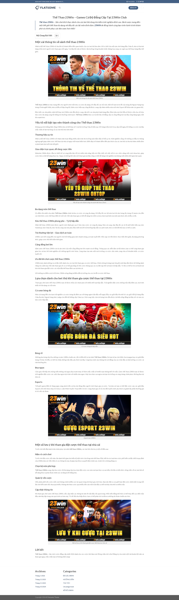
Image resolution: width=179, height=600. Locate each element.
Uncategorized (68, 587)
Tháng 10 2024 (40, 587)
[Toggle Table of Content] (55, 35)
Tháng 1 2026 (40, 576)
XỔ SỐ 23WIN (68, 590)
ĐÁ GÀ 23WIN (68, 576)
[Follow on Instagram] (139, 1)
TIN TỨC (66, 583)
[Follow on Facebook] (137, 1)
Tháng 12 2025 (40, 579)
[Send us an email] (142, 1)
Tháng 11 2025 (40, 583)
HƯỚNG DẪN (68, 579)
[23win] (45, 8)
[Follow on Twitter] (141, 1)
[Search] (59, 8)
